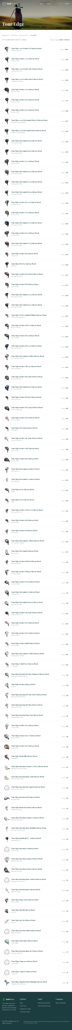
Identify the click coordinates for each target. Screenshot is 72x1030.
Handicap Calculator (44, 1003)
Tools (49, 4)
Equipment (58, 4)
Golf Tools (23, 1006)
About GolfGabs (61, 1003)
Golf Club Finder (25, 1012)
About (67, 4)
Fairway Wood (23, 35)
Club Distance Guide (44, 1006)
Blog (42, 4)
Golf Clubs (14, 35)
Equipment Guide (25, 1009)
